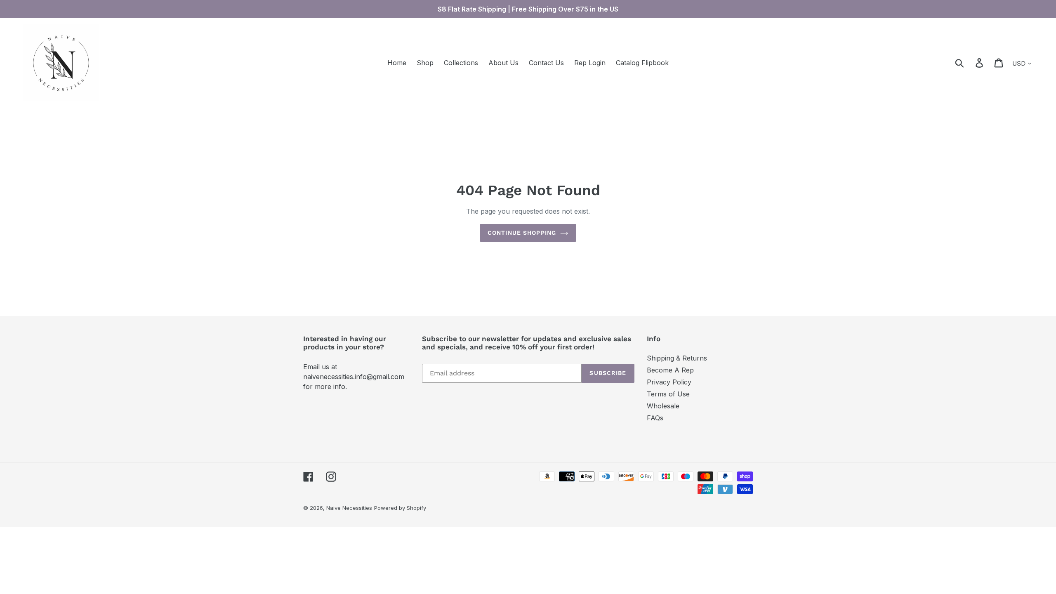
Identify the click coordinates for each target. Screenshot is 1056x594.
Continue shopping (522, 232)
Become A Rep (670, 370)
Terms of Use (668, 394)
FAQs (655, 418)
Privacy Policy (669, 382)
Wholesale (663, 406)
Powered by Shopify (400, 507)
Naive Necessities (349, 507)
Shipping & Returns (677, 358)
